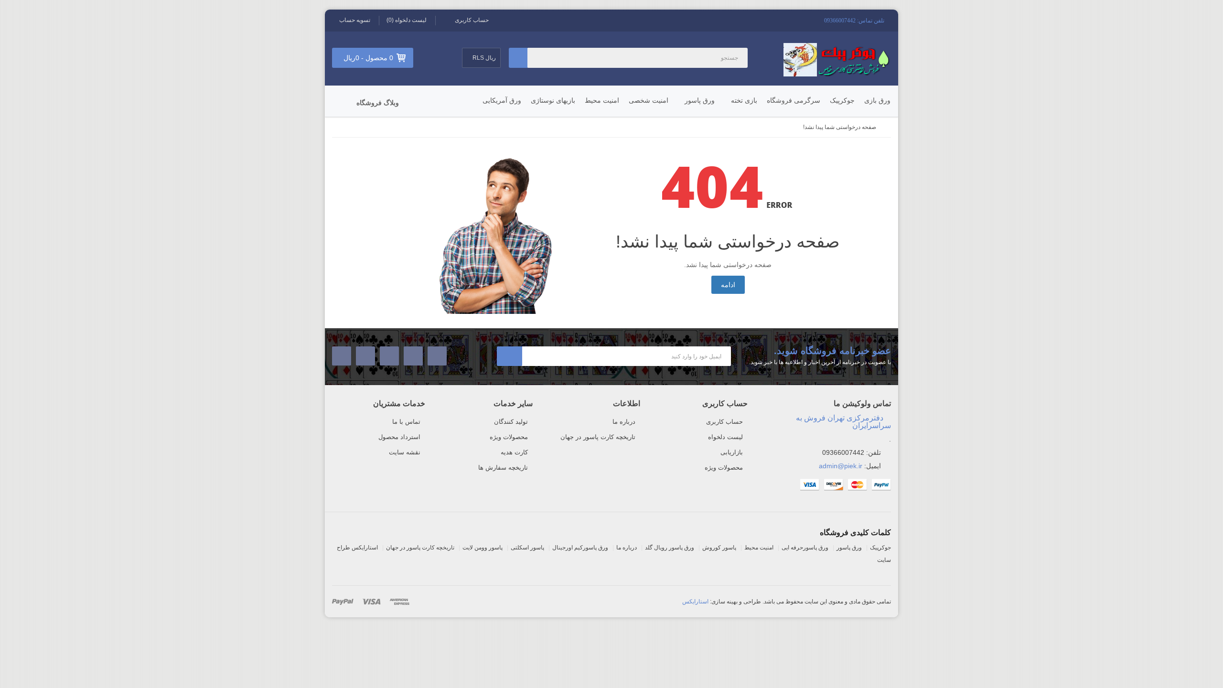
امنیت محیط (602, 100)
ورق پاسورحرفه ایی (805, 547)
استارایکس (695, 601)
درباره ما (623, 421)
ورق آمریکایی (502, 100)
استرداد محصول (399, 437)
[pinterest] (342, 356)
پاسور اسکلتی (527, 547)
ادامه (728, 285)
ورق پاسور (700, 100)
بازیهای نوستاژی (553, 100)
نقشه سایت (404, 452)
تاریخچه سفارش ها (503, 467)
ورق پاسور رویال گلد (669, 547)
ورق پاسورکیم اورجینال (580, 547)
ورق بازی (877, 100)
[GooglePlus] (366, 356)
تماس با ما (406, 421)
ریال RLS (483, 57)
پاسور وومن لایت (482, 547)
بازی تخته (744, 100)
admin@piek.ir (840, 466)
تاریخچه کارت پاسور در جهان (597, 437)
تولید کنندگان (511, 421)
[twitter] (413, 356)
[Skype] (389, 356)
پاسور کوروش (719, 547)
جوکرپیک (842, 100)
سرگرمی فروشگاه (793, 100)
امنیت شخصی (648, 100)
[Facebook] (437, 356)
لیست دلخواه (725, 437)
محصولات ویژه (724, 467)
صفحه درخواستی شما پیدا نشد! (839, 127)
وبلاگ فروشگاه (377, 103)
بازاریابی (731, 452)
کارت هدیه (514, 452)
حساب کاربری (724, 421)
